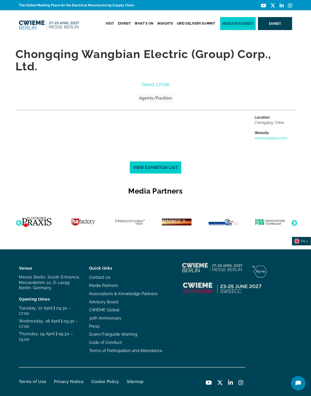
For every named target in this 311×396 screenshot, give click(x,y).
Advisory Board (103, 301)
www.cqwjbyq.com (271, 138)
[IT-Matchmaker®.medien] (130, 222)
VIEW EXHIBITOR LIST (155, 167)
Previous (17, 222)
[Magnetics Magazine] (176, 222)
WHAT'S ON (144, 23)
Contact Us (99, 277)
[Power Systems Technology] (270, 222)
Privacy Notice (69, 381)
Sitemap (135, 381)
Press (94, 326)
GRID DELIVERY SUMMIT (196, 23)
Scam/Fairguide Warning (113, 334)
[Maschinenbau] (223, 222)
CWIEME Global (104, 309)
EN (303, 241)
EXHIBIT (124, 23)
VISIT (110, 23)
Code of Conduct (105, 342)
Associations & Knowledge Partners (123, 293)
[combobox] (301, 241)
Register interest (237, 24)
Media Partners (103, 285)
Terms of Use (32, 381)
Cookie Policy (105, 381)
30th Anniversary (105, 318)
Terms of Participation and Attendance (126, 350)
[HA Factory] (83, 222)
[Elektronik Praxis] (36, 222)
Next (293, 222)
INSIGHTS (165, 23)
